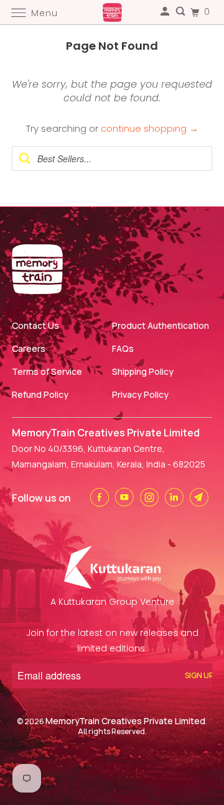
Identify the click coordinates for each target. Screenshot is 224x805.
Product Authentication (160, 325)
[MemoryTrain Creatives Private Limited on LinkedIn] (176, 497)
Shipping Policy (143, 371)
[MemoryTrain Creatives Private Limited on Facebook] (101, 497)
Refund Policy (40, 394)
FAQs (123, 348)
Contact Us (35, 325)
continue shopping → (149, 128)
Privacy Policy (140, 394)
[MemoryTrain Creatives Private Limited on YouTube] (126, 497)
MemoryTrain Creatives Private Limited (125, 721)
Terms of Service (47, 371)
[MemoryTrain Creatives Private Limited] (112, 12)
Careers (28, 348)
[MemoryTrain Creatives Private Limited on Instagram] (151, 497)
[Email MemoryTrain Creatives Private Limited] (201, 497)
